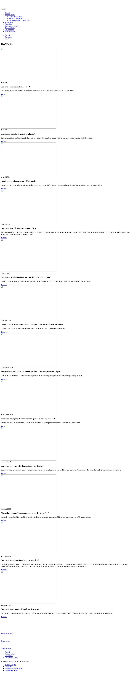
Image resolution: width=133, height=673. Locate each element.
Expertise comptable (15, 18)
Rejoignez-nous (10, 31)
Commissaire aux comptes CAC (19, 20)
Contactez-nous (6, 648)
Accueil (7, 13)
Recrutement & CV (7, 633)
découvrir (4, 94)
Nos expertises (10, 15)
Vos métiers (9, 22)
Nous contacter (10, 28)
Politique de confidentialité (13, 668)
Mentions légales (10, 665)
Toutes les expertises (16, 16)
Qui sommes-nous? (11, 26)
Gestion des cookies (11, 670)
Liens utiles (8, 666)
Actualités (8, 24)
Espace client (9, 30)
